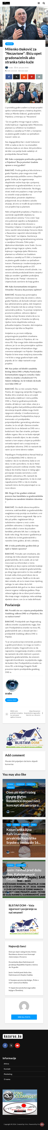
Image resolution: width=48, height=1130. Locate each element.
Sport (34, 825)
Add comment (12, 71)
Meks (26, 1124)
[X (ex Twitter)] (11, 1045)
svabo (11, 68)
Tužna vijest (21, 865)
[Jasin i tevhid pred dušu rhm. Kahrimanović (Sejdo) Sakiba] (24, 879)
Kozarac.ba (20, 784)
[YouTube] (17, 1045)
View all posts (11, 700)
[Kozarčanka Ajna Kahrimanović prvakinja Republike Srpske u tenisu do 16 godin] (24, 838)
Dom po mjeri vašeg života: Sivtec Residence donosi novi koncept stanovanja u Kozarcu (22, 954)
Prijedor (9, 44)
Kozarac (10, 784)
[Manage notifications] (42, 1124)
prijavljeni (19, 761)
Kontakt (7, 1069)
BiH (9, 825)
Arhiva (6, 1064)
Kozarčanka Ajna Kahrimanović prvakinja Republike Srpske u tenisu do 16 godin (23, 964)
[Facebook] (5, 1045)
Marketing (30, 784)
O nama (7, 1079)
